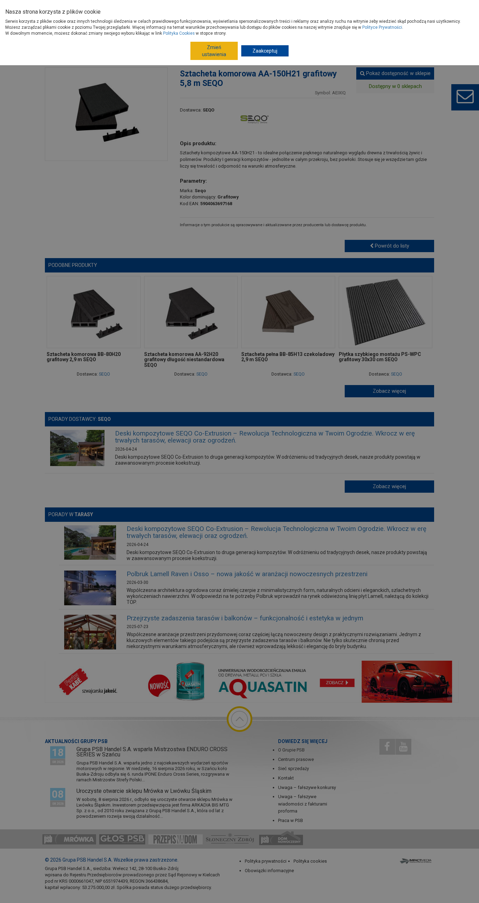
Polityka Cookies (179, 33)
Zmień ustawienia (214, 51)
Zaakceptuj (264, 51)
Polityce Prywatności (382, 27)
